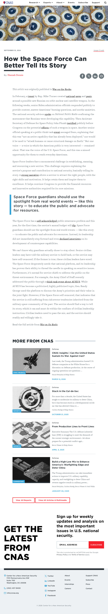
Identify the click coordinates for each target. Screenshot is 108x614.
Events (67, 580)
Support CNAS (92, 576)
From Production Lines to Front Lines (73, 426)
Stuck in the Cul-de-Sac (65, 391)
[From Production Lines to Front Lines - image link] (31, 434)
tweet (31, 96)
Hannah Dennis (15, 75)
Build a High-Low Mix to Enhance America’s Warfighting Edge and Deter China (70, 464)
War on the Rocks (61, 89)
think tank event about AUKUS (63, 281)
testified (71, 123)
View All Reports (23, 500)
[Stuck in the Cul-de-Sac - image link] (31, 398)
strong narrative (30, 175)
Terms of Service (78, 555)
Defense (55, 349)
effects (45, 127)
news (78, 96)
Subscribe (96, 545)
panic (89, 96)
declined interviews (70, 238)
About (67, 576)
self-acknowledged (47, 220)
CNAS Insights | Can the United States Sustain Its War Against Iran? (73, 354)
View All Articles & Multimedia (52, 500)
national (70, 96)
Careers (68, 588)
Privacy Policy (62, 555)
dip (74, 225)
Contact (89, 588)
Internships (69, 584)
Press (88, 584)
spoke (48, 114)
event (57, 132)
